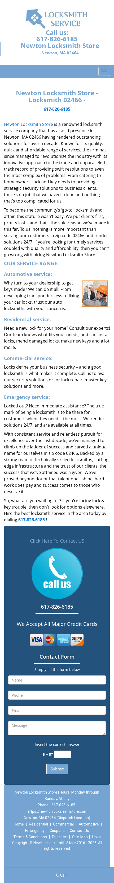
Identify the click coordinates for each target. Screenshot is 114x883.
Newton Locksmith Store (28, 124)
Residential (38, 824)
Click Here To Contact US (57, 541)
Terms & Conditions (30, 837)
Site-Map (80, 837)
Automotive (89, 824)
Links (96, 837)
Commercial (63, 824)
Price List (60, 837)
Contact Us (79, 830)
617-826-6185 (57, 38)
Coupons (57, 830)
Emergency (35, 830)
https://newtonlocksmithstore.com (57, 811)
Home (19, 824)
